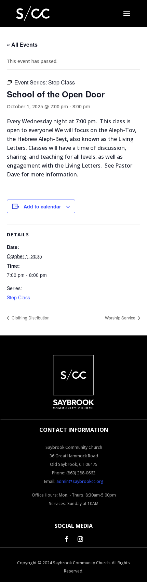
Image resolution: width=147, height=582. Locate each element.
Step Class (18, 297)
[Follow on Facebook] (66, 539)
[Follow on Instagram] (80, 539)
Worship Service (120, 317)
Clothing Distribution (30, 317)
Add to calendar (42, 206)
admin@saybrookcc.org (80, 481)
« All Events (22, 44)
